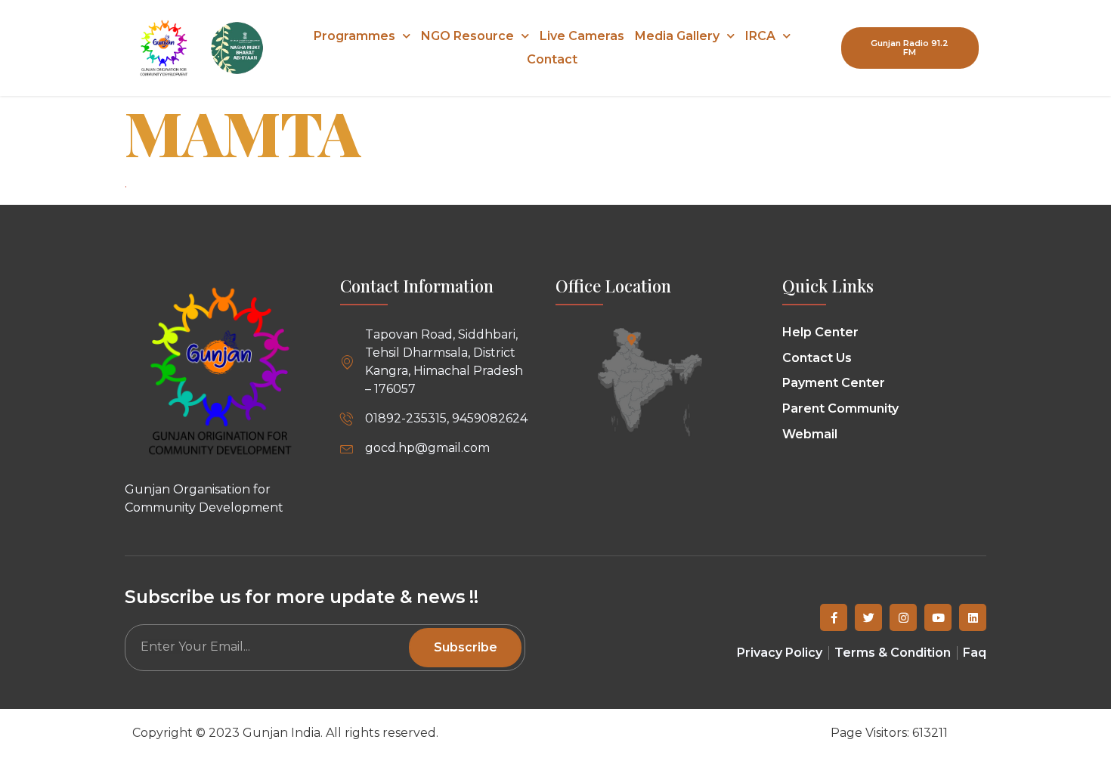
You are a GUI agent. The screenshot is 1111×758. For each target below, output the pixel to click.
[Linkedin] (972, 617)
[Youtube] (938, 617)
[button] (910, 47)
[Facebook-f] (833, 617)
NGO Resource (467, 36)
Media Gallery (677, 36)
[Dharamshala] (631, 339)
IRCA (760, 36)
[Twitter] (868, 617)
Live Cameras (582, 36)
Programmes (354, 36)
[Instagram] (903, 617)
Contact (552, 59)
